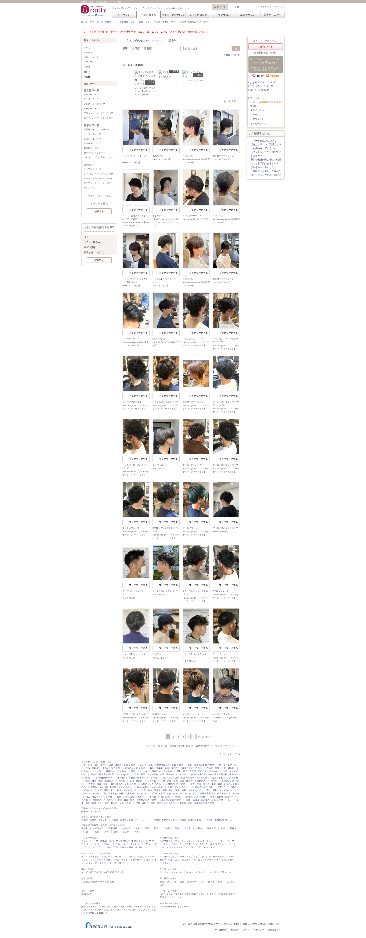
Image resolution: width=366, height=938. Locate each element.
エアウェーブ (150, 844)
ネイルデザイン (258, 123)
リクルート (203, 894)
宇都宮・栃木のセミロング (94, 820)
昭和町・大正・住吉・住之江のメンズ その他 (173, 793)
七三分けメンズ (105, 157)
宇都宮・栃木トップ (163, 22)
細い (210, 881)
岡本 (156, 828)
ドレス (168, 897)
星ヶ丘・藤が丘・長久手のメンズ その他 (110, 774)
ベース (101, 881)
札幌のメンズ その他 (177, 787)
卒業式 (194, 894)
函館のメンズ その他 (116, 771)
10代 (90, 872)
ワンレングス (143, 856)
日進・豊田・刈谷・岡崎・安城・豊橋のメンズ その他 (160, 774)
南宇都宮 (126, 828)
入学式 (187, 894)
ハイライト (214, 841)
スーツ (217, 894)
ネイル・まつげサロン (173, 14)
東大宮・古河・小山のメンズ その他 (197, 803)
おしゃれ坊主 (104, 183)
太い (214, 881)
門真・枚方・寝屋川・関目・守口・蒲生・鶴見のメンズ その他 (171, 790)
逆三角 (94, 881)
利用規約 (235, 929)
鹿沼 (116, 831)
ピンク (186, 847)
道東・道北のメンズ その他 (225, 777)
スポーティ (183, 872)
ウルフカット (121, 860)
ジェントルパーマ (92, 139)
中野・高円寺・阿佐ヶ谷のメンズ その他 (155, 803)
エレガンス (214, 872)
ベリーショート (91, 57)
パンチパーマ (90, 188)
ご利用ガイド (274, 929)
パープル (210, 847)
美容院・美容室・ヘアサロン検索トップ (115, 22)
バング (121, 863)
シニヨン (177, 860)
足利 (177, 828)
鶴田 (147, 828)
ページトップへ (231, 754)
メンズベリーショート (127, 910)
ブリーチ (179, 841)
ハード (228, 872)
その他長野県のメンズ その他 (110, 777)
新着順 (148, 48)
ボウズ (87, 67)
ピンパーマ (98, 844)
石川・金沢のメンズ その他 (143, 781)
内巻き (210, 860)
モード (163, 872)
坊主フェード (90, 183)
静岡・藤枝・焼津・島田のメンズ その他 (105, 781)
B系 (222, 872)
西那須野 (112, 828)
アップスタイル (200, 856)
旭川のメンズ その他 (102, 800)
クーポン (254, 114)
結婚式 (231, 894)
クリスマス (178, 894)
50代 (112, 872)
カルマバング (90, 157)
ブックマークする (138, 149)
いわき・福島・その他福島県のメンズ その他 (161, 765)
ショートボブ (92, 856)
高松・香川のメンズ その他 (220, 790)
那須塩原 (211, 828)
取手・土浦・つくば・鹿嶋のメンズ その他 (151, 771)
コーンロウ (107, 847)
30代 (101, 872)
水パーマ (114, 841)
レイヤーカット (135, 860)
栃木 (88, 831)
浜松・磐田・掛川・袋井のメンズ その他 (137, 800)
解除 (112, 227)
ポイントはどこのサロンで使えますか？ (266, 154)
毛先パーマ (120, 844)
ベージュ (228, 844)
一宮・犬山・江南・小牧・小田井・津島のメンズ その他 (108, 765)
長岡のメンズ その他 (175, 784)
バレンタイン (166, 894)
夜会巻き (186, 860)
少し (232, 881)
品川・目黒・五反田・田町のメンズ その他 (197, 771)
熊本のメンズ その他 (170, 797)
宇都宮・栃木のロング (164, 820)
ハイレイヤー (92, 863)
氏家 (136, 831)
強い (162, 885)
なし (228, 881)
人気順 (136, 48)
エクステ (97, 847)
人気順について (231, 55)
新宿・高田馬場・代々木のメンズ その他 (219, 793)
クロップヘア (106, 113)
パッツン (113, 863)
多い (176, 881)
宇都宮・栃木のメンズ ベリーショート (130, 820)
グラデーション (191, 844)
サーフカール (90, 178)
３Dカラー (205, 844)
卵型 (88, 881)
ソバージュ (86, 847)
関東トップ (144, 22)
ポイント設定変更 (259, 90)
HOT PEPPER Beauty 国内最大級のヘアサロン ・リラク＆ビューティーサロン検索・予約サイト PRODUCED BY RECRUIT (94, 10)
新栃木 (233, 828)
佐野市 (199, 828)
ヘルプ (281, 6)
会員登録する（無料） (265, 52)
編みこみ (133, 847)
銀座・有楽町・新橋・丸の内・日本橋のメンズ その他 (175, 768)
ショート (88, 52)
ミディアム (89, 62)
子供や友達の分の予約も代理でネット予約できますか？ (266, 161)
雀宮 (138, 828)
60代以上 (119, 872)
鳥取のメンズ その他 (171, 800)
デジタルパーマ (126, 841)
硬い (196, 881)
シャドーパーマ (91, 94)
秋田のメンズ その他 (202, 787)
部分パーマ (109, 844)
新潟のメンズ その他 (195, 797)
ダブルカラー (177, 844)
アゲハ (194, 860)
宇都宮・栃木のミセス (190, 820)
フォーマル (177, 897)
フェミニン (203, 872)
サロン (253, 105)
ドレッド (124, 847)
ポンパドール (166, 860)
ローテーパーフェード (94, 153)
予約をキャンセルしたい (263, 167)
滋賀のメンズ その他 (135, 768)
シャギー (104, 863)
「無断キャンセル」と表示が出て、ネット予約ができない (266, 173)
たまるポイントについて (263, 82)
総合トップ (86, 22)
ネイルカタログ (198, 14)
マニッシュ (172, 872)
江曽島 (167, 828)
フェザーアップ (91, 99)
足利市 (187, 828)
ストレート (167, 863)
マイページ (265, 6)
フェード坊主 (106, 118)
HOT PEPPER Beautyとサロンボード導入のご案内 (210, 923)
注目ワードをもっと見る (99, 196)
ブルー (193, 847)
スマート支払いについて (263, 140)
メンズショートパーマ (94, 104)
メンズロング (101, 913)
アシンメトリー (95, 860)
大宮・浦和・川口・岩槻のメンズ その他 (117, 790)
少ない (170, 881)
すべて (87, 47)
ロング (87, 72)
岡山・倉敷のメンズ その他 (150, 787)
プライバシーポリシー (253, 929)
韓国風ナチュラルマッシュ (96, 129)
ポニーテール (215, 856)
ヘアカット (109, 860)
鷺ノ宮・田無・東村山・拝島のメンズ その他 (125, 793)
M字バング (191, 906)
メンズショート (109, 910)
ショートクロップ (92, 143)
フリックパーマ (91, 113)
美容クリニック (272, 14)
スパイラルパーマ (142, 841)
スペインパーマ (91, 118)
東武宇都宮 (98, 828)
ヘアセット (165, 856)
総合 (83, 906)
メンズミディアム (147, 910)
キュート (193, 872)
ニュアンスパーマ (92, 169)
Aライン (132, 856)
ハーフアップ (186, 856)
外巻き (217, 860)
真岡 (106, 831)
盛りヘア (202, 860)
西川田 (126, 831)
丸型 (83, 881)
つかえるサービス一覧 (261, 86)
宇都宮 (84, 828)
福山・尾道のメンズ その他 (99, 797)
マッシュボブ (106, 856)
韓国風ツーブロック (93, 148)
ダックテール (228, 856)
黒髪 (212, 844)
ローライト (226, 841)
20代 (96, 872)
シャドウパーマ (91, 174)
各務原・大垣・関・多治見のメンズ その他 (111, 787)
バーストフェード (92, 134)
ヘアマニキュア (167, 841)
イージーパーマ (91, 108)
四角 (107, 881)
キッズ (84, 872)
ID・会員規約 (221, 929)
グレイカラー (179, 906)
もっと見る (230, 101)
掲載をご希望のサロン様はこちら (261, 923)
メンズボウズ (87, 913)
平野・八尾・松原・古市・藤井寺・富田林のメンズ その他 (188, 781)
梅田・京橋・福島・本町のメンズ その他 (136, 797)
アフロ (116, 847)
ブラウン (219, 844)
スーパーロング (120, 856)
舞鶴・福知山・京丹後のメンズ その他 (204, 800)
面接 (211, 894)
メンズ (235, 7)
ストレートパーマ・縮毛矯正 (95, 841)
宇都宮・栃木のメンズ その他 (143, 777)
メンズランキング (92, 910)
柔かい (190, 881)
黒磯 (223, 828)
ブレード (142, 847)
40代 (106, 872)
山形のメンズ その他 (151, 784)
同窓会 (224, 894)
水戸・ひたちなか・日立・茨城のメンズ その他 (184, 777)
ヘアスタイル (148, 14)
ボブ (83, 856)
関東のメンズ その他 (91, 811)
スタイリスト (257, 110)
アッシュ (197, 841)
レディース (220, 7)
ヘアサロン (124, 14)
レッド (179, 847)
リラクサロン (223, 14)
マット (205, 841)
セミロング (112, 906)
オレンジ (171, 847)
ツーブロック (106, 174)
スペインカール (105, 178)
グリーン (201, 847)
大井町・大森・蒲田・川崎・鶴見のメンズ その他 (112, 784)
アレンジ (175, 856)
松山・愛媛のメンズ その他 (201, 765)
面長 (112, 881)
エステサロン (247, 14)
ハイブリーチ (166, 906)
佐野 (97, 831)
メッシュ (188, 841)
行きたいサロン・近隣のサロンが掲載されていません (266, 146)
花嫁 (162, 897)
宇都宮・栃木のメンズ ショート (221, 820)
